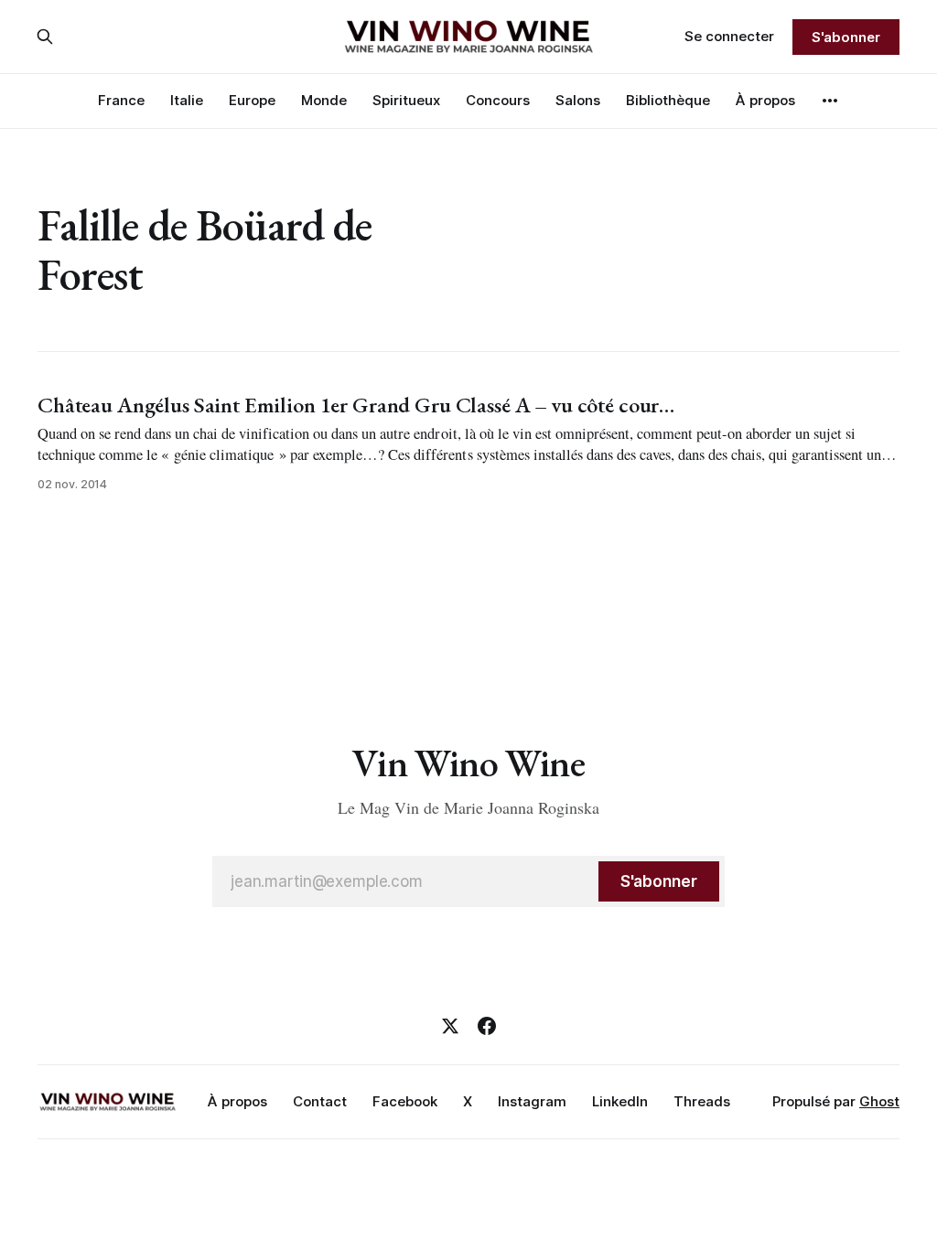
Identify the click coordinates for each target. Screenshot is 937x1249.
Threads (701, 1101)
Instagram (532, 1101)
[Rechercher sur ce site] (45, 36)
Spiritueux (406, 100)
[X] (450, 1026)
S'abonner (846, 37)
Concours (498, 100)
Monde (324, 100)
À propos (765, 100)
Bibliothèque (668, 100)
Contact (320, 1101)
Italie (186, 100)
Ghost (879, 1101)
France (121, 100)
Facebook (404, 1101)
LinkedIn (620, 1101)
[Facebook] (487, 1026)
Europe (252, 100)
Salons (577, 100)
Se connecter (729, 36)
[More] (830, 100)
